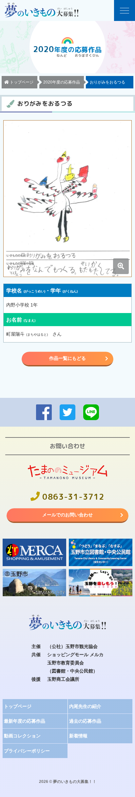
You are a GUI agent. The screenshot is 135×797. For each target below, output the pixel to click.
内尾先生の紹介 (85, 706)
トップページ (17, 706)
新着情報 (78, 735)
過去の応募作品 (85, 721)
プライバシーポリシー (27, 750)
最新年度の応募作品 (24, 721)
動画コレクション (22, 735)
